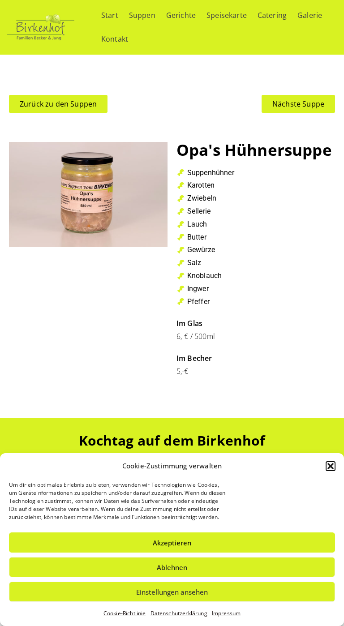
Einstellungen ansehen (172, 591)
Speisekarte (226, 15)
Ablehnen (172, 567)
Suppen (142, 15)
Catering (272, 15)
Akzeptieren (172, 542)
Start (109, 15)
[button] (330, 466)
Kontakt (114, 39)
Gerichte (181, 15)
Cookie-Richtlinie (124, 613)
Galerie (309, 15)
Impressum (226, 613)
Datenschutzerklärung (178, 613)
